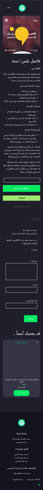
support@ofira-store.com (21, 473)
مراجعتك (33, 261)
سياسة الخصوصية (21, 442)
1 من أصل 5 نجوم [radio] (36, 253)
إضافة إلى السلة (21, 188)
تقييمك (34, 250)
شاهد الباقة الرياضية (21, 461)
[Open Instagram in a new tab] (39, 485)
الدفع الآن (21, 198)
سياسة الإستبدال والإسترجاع (21, 439)
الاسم (34, 285)
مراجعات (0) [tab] (35, 218)
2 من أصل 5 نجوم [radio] (33, 253)
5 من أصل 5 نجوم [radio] (24, 253)
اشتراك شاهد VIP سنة (21, 458)
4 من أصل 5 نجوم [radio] (27, 253)
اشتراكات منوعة (19, 206)
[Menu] (8, 8)
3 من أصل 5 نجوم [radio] (30, 253)
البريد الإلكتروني (31, 301)
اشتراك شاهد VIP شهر (21, 455)
